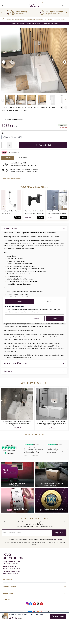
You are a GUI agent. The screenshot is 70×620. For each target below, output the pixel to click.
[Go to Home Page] (3, 19)
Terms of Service (59, 542)
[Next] (64, 62)
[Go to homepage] (34, 556)
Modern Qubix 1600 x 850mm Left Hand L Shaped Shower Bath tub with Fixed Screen (35, 19)
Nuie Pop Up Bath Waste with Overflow (10, 212)
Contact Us (55, 2)
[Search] (59, 5)
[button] (3, 206)
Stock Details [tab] (22, 158)
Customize (35, 318)
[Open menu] (2, 5)
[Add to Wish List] (65, 107)
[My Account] (62, 5)
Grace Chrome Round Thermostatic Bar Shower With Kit (56, 212)
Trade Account (63, 2)
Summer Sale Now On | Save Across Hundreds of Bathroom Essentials (34, 23)
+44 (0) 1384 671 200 (11, 561)
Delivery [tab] (8, 158)
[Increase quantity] (15, 145)
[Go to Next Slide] (67, 12)
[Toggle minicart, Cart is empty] (65, 5)
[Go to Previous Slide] (2, 12)
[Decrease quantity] (4, 145)
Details (49, 301)
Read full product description (11, 179)
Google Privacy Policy (42, 542)
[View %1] (10, 100)
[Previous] (3, 62)
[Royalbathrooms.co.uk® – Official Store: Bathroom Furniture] (34, 5)
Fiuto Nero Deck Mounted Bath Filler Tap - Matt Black (34, 212)
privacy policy (57, 539)
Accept (54, 318)
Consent (20, 301)
